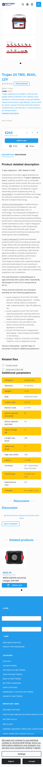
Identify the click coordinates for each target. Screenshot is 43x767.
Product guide (11, 365)
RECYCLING (8, 724)
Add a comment (11, 524)
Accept (32, 761)
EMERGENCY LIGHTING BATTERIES (18, 692)
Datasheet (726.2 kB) (14, 369)
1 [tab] (20, 63)
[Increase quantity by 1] (37, 132)
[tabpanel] (19, 48)
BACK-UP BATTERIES (12, 679)
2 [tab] (22, 63)
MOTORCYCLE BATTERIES (14, 670)
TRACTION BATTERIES (12, 674)
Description (8, 155)
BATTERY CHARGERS (12, 683)
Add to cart (21, 141)
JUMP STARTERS (10, 687)
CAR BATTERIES (10, 666)
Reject (11, 761)
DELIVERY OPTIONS (11, 710)
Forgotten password (14, 647)
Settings (21, 754)
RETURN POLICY (10, 719)
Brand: (7, 88)
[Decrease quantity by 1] (27, 132)
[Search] (23, 4)
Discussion (20, 155)
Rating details (22, 84)
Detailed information (10, 113)
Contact (7, 661)
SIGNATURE (29, 380)
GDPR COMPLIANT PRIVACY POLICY (18, 734)
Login (6, 636)
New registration (12, 643)
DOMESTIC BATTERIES (12, 696)
